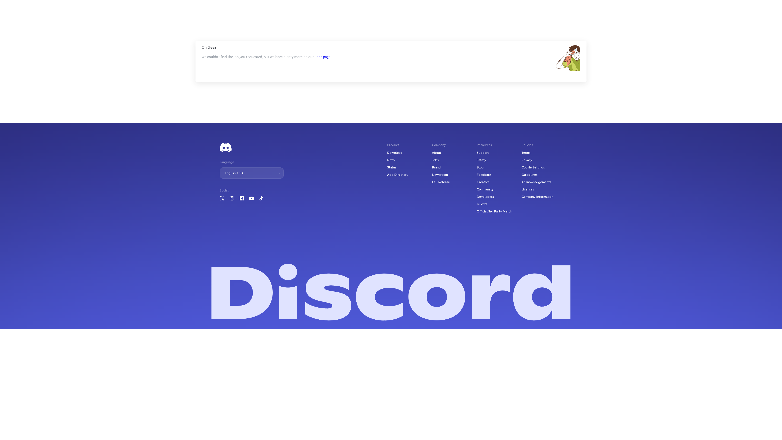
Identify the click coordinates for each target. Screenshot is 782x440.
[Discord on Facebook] (241, 198)
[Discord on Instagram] (232, 198)
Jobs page (322, 56)
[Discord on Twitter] (222, 198)
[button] (252, 173)
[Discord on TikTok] (261, 198)
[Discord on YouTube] (251, 198)
